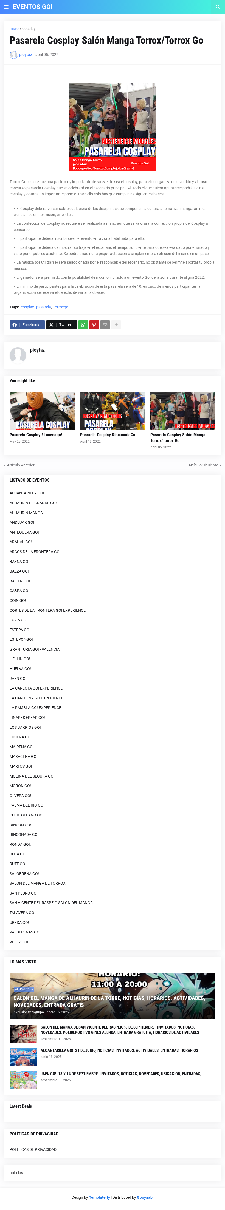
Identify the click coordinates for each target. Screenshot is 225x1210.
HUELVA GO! (20, 669)
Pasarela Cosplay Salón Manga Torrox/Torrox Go (178, 437)
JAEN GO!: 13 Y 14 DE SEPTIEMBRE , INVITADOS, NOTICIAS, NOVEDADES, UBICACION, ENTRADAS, (121, 1073)
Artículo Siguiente (203, 465)
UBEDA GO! (19, 922)
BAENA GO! (19, 561)
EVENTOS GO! (32, 7)
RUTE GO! (18, 864)
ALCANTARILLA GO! (27, 493)
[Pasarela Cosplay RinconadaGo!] (112, 411)
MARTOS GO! (21, 766)
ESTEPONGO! (21, 639)
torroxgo (61, 307)
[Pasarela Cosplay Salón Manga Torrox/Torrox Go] (182, 411)
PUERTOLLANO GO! (27, 815)
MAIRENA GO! (22, 747)
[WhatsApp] (83, 324)
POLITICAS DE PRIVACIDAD (33, 1149)
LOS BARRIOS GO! (25, 727)
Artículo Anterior (21, 465)
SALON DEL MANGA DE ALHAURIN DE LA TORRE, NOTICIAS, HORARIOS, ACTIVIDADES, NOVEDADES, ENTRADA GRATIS (109, 1001)
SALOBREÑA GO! (24, 874)
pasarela (43, 307)
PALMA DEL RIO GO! (27, 805)
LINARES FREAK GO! (27, 717)
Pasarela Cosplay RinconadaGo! (108, 434)
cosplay (29, 28)
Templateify (99, 1197)
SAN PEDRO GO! (24, 893)
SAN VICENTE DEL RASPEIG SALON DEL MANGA (51, 903)
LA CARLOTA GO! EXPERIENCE (36, 688)
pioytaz (37, 350)
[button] (6, 7)
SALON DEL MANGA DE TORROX (38, 883)
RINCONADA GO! (24, 834)
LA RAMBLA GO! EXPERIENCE (35, 707)
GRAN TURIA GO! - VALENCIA (35, 649)
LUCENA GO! (21, 737)
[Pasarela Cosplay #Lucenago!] (42, 411)
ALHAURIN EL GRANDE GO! (33, 503)
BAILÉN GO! (20, 581)
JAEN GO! (18, 678)
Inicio (14, 28)
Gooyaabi (145, 1197)
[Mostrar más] (116, 324)
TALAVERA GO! (22, 912)
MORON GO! (20, 786)
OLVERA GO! (20, 795)
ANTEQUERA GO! (24, 532)
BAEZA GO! (19, 571)
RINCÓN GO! (20, 825)
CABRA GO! (19, 590)
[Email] (105, 324)
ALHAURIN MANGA (26, 513)
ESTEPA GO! (20, 630)
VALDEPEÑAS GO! (25, 932)
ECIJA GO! (18, 620)
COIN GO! (18, 600)
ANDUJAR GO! (22, 522)
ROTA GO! (18, 854)
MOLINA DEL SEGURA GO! (32, 776)
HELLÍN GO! (20, 659)
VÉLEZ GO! (19, 942)
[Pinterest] (94, 324)
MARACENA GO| (23, 756)
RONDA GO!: (20, 844)
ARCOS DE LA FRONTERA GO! (35, 552)
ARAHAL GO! (21, 542)
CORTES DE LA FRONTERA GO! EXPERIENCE (48, 610)
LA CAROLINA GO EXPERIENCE (36, 698)
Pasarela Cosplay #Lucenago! (36, 434)
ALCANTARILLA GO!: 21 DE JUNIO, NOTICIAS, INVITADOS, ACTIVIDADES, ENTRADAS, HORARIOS (119, 1050)
